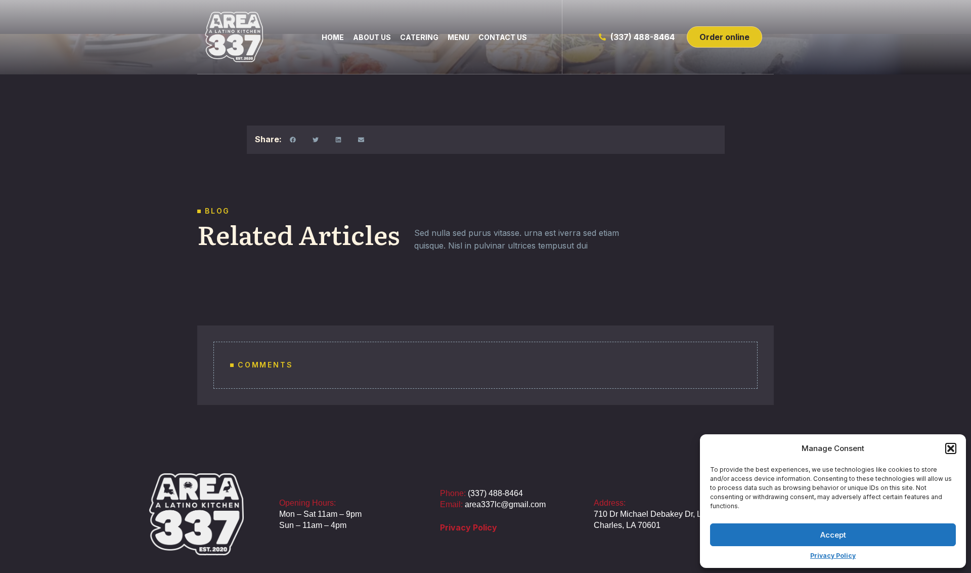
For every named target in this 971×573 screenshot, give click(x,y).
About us (372, 37)
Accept (833, 535)
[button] (951, 448)
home (333, 37)
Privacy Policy (833, 555)
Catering (419, 37)
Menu (458, 37)
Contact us (502, 37)
